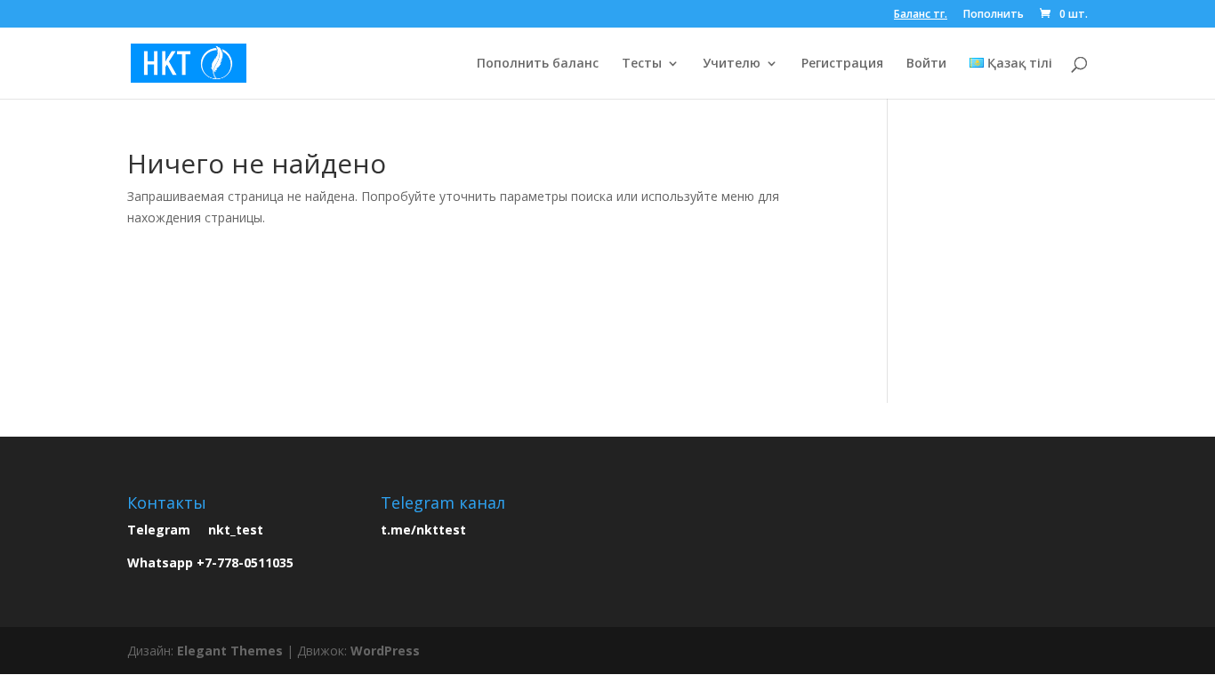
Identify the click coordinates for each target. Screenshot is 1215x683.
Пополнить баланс (538, 64)
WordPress (385, 650)
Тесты (642, 64)
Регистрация (842, 64)
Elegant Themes (230, 650)
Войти (926, 64)
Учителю (731, 64)
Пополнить (993, 15)
